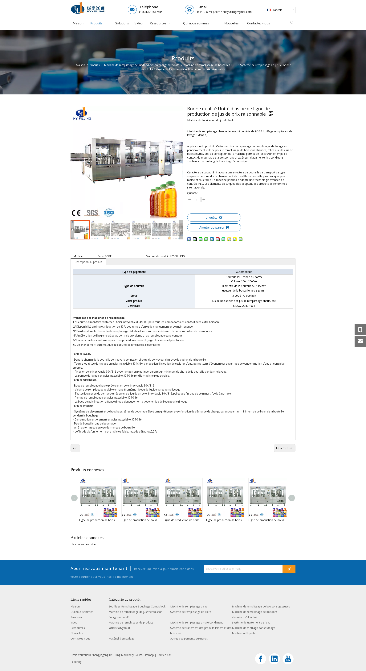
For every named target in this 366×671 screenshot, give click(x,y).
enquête (212, 217)
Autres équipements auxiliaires (189, 638)
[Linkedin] (274, 658)
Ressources (78, 628)
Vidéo (74, 622)
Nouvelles (77, 633)
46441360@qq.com (208, 12)
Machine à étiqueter (244, 633)
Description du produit (88, 262)
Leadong (76, 662)
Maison (75, 606)
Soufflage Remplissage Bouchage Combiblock (137, 606)
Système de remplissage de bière (190, 612)
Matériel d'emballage (121, 638)
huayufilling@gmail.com (237, 12)
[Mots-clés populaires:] (292, 22)
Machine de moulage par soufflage (253, 628)
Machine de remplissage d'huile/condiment (196, 622)
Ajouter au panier (212, 227)
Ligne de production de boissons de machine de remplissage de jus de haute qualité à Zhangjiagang (98, 520)
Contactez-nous (80, 638)
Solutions (76, 617)
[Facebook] (260, 658)
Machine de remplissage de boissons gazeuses (261, 606)
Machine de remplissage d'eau (189, 606)
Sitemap (149, 655)
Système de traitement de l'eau (251, 622)
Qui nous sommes (82, 612)
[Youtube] (288, 658)
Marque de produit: (157, 256)
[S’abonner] (289, 569)
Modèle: (78, 256)
